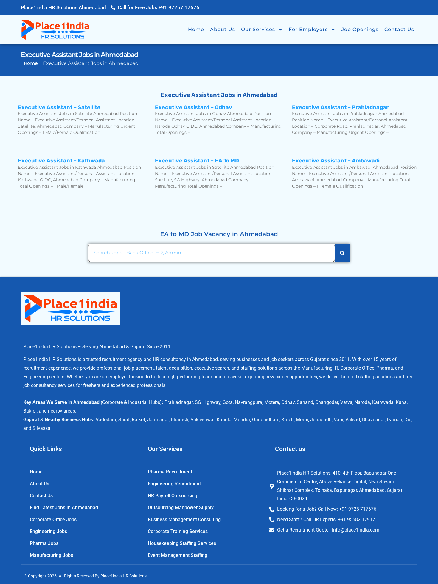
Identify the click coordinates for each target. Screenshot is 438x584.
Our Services (258, 29)
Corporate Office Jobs (53, 519)
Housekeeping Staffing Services (182, 543)
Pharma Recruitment (170, 472)
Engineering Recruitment (174, 484)
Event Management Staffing (177, 555)
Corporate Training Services (178, 531)
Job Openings (359, 29)
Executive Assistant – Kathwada (61, 160)
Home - (33, 63)
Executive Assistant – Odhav (193, 107)
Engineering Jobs (48, 531)
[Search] (342, 253)
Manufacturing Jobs (51, 555)
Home (196, 29)
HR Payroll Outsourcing (172, 495)
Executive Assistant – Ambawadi (336, 160)
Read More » (32, 142)
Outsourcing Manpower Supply (181, 507)
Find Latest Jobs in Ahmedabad (64, 507)
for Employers (308, 29)
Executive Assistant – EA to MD (197, 160)
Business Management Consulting (184, 519)
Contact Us (399, 29)
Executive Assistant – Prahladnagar (340, 107)
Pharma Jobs (44, 543)
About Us (222, 29)
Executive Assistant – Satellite (59, 107)
